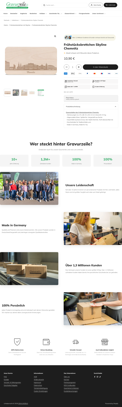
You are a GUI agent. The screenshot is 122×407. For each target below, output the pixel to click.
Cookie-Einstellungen (41, 391)
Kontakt (6, 379)
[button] (110, 5)
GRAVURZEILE (23, 403)
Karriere (66, 379)
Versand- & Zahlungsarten (12, 382)
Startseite (6, 20)
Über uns (67, 377)
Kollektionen (15, 20)
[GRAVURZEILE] (17, 5)
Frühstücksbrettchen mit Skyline (20, 25)
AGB (35, 377)
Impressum (37, 382)
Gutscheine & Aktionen (71, 388)
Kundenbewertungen (71, 391)
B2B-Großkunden (69, 385)
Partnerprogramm (70, 382)
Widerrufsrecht (39, 379)
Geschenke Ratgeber (11, 385)
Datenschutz (38, 385)
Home (6, 25)
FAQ (5, 377)
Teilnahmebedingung (41, 388)
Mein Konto (97, 5)
